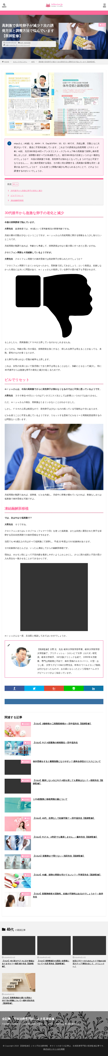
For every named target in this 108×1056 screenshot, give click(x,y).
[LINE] (74, 688)
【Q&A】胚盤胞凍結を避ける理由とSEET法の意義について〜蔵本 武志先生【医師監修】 (18, 1000)
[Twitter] (34, 688)
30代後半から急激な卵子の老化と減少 (25, 190)
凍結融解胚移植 (16, 200)
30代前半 (27, 724)
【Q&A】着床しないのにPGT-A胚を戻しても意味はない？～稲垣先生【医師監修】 (68, 782)
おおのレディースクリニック (19, 45)
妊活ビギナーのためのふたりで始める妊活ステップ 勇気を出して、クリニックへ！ (89, 963)
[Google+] (54, 688)
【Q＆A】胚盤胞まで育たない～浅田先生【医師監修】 (59, 856)
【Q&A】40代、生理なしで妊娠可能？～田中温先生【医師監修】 (64, 818)
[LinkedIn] (93, 688)
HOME (6, 62)
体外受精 (27, 43)
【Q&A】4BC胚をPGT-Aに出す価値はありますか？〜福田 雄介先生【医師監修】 (18, 963)
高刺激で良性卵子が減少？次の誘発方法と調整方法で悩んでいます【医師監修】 (67, 62)
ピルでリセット (16, 195)
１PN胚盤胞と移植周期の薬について (50, 799)
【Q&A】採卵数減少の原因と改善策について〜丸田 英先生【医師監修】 (53, 962)
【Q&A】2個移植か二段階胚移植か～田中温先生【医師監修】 (62, 723)
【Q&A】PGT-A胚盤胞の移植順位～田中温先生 (55, 742)
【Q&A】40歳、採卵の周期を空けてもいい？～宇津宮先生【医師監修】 (67, 874)
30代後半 (27, 780)
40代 (21, 43)
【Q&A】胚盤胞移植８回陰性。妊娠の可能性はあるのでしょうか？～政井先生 (68, 895)
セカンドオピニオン (20, 62)
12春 (7, 45)
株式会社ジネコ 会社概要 (54, 1049)
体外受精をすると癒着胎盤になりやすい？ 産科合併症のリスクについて (67, 761)
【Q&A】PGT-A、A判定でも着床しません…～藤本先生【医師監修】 (65, 837)
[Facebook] (14, 688)
